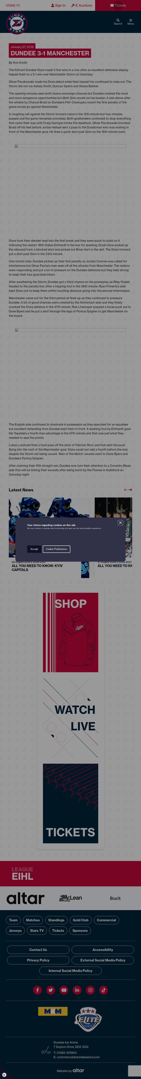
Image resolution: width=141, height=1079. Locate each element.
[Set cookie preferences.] (7, 1071)
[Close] (120, 522)
